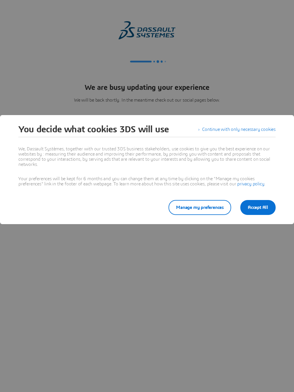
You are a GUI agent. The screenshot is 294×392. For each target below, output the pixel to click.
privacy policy (250, 184)
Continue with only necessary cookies (239, 129)
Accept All (258, 207)
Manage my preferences (200, 207)
